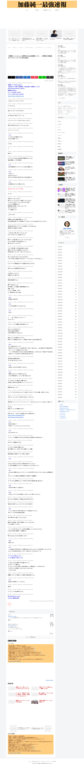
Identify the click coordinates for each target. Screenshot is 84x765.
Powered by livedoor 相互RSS (14, 661)
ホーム (30, 761)
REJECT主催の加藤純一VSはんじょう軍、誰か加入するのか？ (21, 648)
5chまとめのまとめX (64, 408)
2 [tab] (37, 43)
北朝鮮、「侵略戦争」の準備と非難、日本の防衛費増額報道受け (21, 737)
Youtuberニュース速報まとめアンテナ (67, 409)
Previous (7, 35)
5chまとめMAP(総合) (64, 406)
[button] (50, 77)
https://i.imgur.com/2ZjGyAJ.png (16, 96)
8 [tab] (48, 43)
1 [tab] (36, 43)
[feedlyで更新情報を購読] (67, 237)
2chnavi (61, 404)
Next (77, 35)
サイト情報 (53, 761)
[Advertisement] (42, 20)
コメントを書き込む (31, 637)
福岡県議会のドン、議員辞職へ (14, 740)
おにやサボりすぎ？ (13, 657)
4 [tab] (41, 43)
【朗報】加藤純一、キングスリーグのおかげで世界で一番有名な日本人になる (25, 652)
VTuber (10, 640)
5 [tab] (42, 43)
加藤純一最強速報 (67, 228)
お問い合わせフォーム (36, 761)
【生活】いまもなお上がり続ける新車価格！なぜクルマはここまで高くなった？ (24, 738)
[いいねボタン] (9, 604)
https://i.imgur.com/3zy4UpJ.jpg (15, 417)
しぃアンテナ (62, 413)
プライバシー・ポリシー (45, 761)
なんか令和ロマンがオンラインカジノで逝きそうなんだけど (21, 649)
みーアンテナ (62, 414)
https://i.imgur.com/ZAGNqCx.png (16, 415)
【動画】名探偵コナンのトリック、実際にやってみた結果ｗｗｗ (21, 744)
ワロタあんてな (63, 417)
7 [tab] (46, 43)
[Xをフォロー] (65, 237)
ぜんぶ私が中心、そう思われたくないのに (17, 645)
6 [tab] (44, 43)
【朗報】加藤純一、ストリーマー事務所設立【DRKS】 (20, 646)
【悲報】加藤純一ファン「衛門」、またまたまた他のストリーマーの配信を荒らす (25, 659)
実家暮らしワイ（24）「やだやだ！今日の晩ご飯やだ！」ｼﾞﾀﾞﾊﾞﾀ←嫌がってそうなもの (27, 655)
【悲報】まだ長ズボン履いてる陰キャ (16, 656)
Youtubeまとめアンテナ (65, 411)
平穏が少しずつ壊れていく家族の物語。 (16, 736)
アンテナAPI (62, 416)
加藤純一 (14, 640)
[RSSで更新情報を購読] (69, 237)
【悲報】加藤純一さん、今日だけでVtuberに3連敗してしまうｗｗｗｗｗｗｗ (24, 653)
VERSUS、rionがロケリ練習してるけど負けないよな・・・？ (21, 651)
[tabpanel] (14, 36)
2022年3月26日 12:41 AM (12, 625)
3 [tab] (39, 43)
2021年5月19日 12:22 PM (12, 616)
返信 (52, 622)
